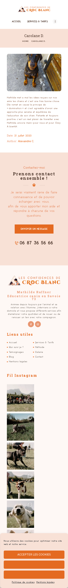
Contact (39, 356)
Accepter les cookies (34, 554)
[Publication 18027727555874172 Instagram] (20, 398)
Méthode (39, 347)
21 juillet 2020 (23, 135)
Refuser (34, 564)
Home (25, 41)
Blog (11, 356)
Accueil (13, 342)
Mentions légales (45, 582)
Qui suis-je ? (16, 347)
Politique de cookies (23, 582)
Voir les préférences (34, 574)
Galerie (39, 352)
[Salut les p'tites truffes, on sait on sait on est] (20, 427)
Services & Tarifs (44, 342)
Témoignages (16, 352)
